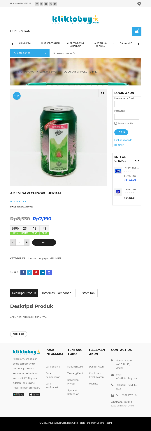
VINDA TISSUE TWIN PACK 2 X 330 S (131, 167)
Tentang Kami (75, 373)
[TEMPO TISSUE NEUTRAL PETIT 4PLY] (119, 192)
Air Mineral (14, 43)
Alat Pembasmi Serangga (64, 44)
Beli (44, 242)
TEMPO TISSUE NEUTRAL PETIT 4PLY (131, 189)
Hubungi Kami (75, 366)
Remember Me (125, 123)
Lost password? (123, 140)
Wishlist (93, 383)
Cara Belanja (53, 366)
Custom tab (87, 293)
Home (16, 71)
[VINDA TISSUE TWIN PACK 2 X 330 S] (119, 170)
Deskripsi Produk (24, 293)
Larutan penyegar (50, 71)
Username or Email (124, 98)
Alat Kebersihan (39, 43)
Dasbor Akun (96, 366)
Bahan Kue (115, 43)
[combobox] (29, 53)
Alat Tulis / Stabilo (89, 44)
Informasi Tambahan (56, 293)
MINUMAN (29, 71)
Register (119, 144)
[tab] (24, 293)
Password (119, 110)
